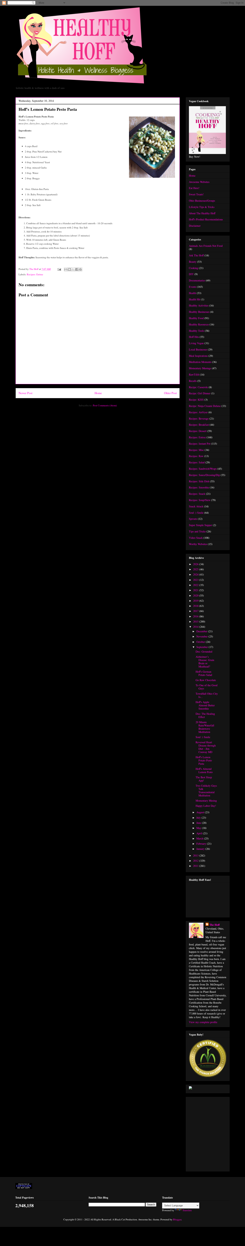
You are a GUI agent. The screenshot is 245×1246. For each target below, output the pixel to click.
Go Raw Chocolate (206, 680)
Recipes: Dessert (198, 431)
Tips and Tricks (197, 531)
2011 (196, 866)
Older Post (170, 393)
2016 (196, 616)
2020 (196, 595)
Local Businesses (198, 349)
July (199, 817)
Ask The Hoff (196, 255)
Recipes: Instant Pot (199, 443)
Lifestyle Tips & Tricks (201, 207)
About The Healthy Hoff (202, 213)
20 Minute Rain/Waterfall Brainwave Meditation (205, 726)
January (200, 849)
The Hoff (214, 925)
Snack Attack (196, 506)
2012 (196, 860)
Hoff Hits (194, 337)
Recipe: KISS (196, 399)
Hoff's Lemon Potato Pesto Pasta (204, 760)
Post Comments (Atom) (105, 405)
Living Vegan (196, 343)
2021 (196, 590)
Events (192, 286)
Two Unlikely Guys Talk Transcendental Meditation (206, 790)
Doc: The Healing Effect (205, 715)
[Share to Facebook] (77, 269)
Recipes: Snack (197, 493)
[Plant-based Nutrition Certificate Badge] (190, 1088)
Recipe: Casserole (198, 387)
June (199, 823)
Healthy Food (196, 318)
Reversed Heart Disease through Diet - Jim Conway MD (206, 747)
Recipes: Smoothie (199, 487)
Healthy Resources (199, 324)
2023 (196, 580)
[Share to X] (73, 269)
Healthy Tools (196, 330)
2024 (196, 574)
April (199, 833)
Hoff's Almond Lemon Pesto (204, 770)
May (199, 828)
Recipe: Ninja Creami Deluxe (205, 406)
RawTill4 (194, 374)
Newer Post (25, 393)
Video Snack (196, 537)
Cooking (193, 268)
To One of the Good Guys (206, 686)
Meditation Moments (200, 362)
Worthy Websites (198, 544)
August (200, 812)
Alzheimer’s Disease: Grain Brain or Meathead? (205, 661)
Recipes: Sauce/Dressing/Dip (204, 475)
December (202, 631)
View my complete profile (203, 1022)
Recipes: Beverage (199, 418)
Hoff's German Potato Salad (204, 673)
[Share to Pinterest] (80, 269)
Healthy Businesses (199, 312)
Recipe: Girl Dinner (199, 393)
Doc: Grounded (204, 651)
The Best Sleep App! (204, 778)
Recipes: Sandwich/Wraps (203, 468)
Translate (187, 1210)
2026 (196, 564)
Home (98, 393)
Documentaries (197, 280)
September (202, 647)
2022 (196, 585)
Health (192, 293)
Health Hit (194, 299)
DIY (191, 274)
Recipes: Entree (35, 274)
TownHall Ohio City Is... (207, 695)
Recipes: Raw (196, 456)
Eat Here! (194, 188)
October (201, 642)
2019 (196, 600)
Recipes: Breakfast (199, 424)
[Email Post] (59, 269)
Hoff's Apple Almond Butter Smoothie (205, 705)
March (200, 838)
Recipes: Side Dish (199, 481)
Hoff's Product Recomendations (206, 219)
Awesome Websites (199, 182)
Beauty (192, 261)
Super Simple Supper (200, 525)
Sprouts (193, 519)
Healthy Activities (198, 305)
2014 (196, 626)
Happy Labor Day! (206, 806)
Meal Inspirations (198, 356)
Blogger (177, 1219)
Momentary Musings (200, 368)
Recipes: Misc (196, 450)
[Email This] (66, 269)
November (202, 636)
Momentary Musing (206, 800)
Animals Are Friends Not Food (206, 246)
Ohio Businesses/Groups (202, 200)
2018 (196, 606)
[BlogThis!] (69, 269)
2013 (196, 855)
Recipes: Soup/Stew (199, 500)
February (201, 843)
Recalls (193, 381)
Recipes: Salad (197, 462)
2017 (196, 611)
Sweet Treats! (196, 194)
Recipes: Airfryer (198, 412)
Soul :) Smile (196, 512)
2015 (196, 621)
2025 (196, 569)
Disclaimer (195, 225)
